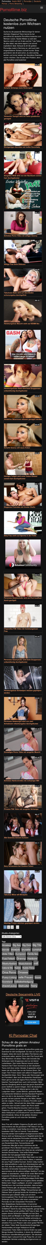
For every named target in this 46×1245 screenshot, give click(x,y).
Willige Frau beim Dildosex (14, 264)
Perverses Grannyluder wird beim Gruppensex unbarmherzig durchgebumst (22, 660)
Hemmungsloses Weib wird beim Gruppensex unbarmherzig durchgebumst (22, 389)
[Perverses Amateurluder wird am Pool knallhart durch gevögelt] (23, 584)
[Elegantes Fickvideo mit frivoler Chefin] (23, 493)
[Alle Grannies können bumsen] (23, 823)
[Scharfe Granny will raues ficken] (23, 434)
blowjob (15, 949)
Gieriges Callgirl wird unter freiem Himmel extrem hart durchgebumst (20, 477)
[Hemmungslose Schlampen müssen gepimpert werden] (23, 676)
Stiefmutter (24, 985)
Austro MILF (16, 1)
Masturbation (9, 963)
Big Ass (17, 945)
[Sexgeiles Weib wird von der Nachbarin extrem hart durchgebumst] (23, 161)
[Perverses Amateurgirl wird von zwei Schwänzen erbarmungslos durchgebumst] (23, 707)
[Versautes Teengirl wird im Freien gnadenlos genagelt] (23, 102)
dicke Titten (8, 953)
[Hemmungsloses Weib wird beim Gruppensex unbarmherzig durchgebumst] (23, 374)
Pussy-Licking (9, 977)
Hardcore (32, 958)
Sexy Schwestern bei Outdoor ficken (18, 866)
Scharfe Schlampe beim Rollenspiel (18, 88)
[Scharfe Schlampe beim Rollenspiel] (23, 74)
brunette (26, 949)
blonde (5, 949)
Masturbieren (25, 963)
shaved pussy (9, 985)
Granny (21, 958)
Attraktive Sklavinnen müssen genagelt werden (23, 419)
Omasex (23, 972)
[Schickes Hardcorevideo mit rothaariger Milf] (23, 766)
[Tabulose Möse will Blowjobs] (23, 880)
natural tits (7, 967)
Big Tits (37, 945)
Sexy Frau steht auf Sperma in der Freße (20, 535)
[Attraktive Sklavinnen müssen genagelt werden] (23, 405)
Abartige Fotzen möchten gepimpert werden (21, 923)
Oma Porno (9, 972)
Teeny (34, 985)
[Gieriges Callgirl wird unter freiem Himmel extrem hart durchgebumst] (23, 462)
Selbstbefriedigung (23, 981)
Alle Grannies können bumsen (16, 837)
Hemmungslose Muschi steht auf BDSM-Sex (21, 323)
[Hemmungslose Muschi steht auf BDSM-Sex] (23, 309)
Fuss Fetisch (8, 958)
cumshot (36, 949)
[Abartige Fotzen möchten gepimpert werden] (23, 909)
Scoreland (7, 981)
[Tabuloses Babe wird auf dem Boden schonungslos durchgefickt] (23, 278)
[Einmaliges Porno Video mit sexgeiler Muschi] (23, 738)
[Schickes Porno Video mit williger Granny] (23, 222)
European (21, 953)
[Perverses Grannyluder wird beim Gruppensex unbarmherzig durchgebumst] (23, 645)
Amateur (6, 945)
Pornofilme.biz (13, 9)
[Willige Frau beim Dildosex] (23, 250)
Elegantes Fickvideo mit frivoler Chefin (19, 507)
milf (36, 963)
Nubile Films (28, 967)
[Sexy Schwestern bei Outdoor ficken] (23, 852)
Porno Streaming (15, 3)
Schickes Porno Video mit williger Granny (20, 236)
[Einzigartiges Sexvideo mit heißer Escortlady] (23, 133)
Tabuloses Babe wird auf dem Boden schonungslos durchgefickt (19, 293)
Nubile (18, 967)
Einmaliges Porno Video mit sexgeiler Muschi (22, 752)
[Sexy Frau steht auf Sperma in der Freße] (23, 521)
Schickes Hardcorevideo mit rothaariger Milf (21, 780)
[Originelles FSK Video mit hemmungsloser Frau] (23, 615)
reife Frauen (25, 977)
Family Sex (32, 953)
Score (38, 977)
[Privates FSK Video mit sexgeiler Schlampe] (23, 795)
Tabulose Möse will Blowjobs (15, 894)
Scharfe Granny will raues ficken (17, 448)
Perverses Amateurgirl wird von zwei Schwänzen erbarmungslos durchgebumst (21, 722)
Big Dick (26, 945)
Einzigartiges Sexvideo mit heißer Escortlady (22, 147)
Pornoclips (27, 1)
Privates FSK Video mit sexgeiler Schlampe (21, 809)
